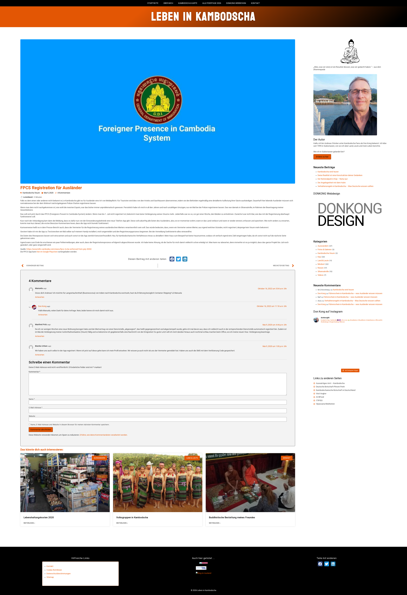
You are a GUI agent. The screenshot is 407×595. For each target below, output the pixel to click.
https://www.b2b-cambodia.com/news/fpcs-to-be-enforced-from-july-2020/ (59, 249)
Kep (319, 257)
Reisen (320, 268)
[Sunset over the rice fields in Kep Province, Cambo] (369, 335)
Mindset (321, 264)
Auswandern (323, 246)
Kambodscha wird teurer (328, 172)
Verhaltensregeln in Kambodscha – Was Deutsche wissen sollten (345, 186)
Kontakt (255, 3)
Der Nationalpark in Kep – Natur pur (333, 179)
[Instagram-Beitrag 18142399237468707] (369, 357)
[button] (172, 259)
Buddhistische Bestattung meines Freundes (232, 517)
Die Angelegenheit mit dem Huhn (332, 182)
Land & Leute (323, 260)
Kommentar (34, 372)
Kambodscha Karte (187, 3)
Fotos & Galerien (325, 249)
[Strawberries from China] (331, 335)
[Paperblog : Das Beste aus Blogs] (201, 569)
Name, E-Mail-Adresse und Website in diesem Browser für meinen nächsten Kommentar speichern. (70, 424)
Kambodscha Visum (31, 193)
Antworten (39, 297)
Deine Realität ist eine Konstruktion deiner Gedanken (340, 175)
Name (32, 399)
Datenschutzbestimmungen (59, 573)
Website (32, 416)
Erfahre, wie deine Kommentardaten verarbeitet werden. (104, 435)
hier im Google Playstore (47, 252)
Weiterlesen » (29, 523)
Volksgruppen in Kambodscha (132, 517)
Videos (320, 275)
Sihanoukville (323, 271)
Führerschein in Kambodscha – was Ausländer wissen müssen (355, 293)
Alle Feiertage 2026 (211, 3)
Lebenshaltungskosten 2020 (39, 517)
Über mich (168, 3)
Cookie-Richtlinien (54, 570)
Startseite (152, 3)
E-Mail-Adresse (35, 407)
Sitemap (50, 577)
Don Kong (42, 306)
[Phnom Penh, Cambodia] (331, 357)
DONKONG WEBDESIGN (236, 3)
